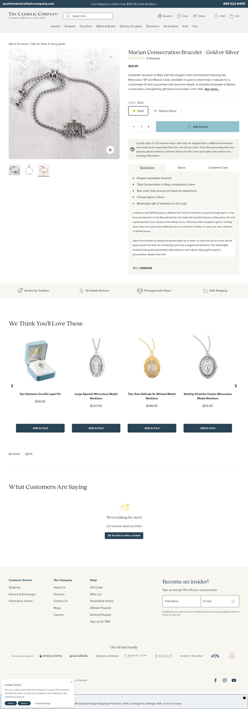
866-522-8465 (234, 3)
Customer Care (218, 167)
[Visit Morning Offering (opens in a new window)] (107, 656)
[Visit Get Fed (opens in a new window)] (215, 656)
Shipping (14, 587)
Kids (185, 26)
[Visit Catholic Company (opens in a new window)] (23, 656)
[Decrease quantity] (134, 126)
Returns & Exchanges (22, 594)
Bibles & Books (106, 26)
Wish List (95, 594)
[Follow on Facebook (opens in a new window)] (215, 680)
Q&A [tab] (28, 454)
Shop (93, 580)
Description (147, 167)
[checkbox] (111, 57)
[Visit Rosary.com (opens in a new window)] (135, 656)
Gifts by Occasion (131, 26)
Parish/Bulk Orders (101, 601)
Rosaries (70, 26)
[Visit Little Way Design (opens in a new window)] (232, 656)
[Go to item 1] (14, 170)
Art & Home (171, 26)
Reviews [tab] (14, 454)
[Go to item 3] (43, 170)
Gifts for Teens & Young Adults (48, 44)
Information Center (21, 601)
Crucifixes (86, 26)
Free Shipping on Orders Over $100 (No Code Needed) (124, 4)
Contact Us (61, 601)
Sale (195, 26)
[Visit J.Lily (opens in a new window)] (163, 656)
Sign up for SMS (100, 621)
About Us (60, 587)
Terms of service (78, 680)
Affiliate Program (100, 608)
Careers (59, 615)
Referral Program (100, 615)
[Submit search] (68, 16)
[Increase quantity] (148, 126)
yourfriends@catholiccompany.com (28, 3)
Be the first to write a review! (124, 535)
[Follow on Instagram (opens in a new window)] (224, 680)
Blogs (57, 608)
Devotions (152, 26)
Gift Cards (96, 587)
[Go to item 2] (29, 170)
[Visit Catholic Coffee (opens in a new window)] (51, 656)
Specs (181, 167)
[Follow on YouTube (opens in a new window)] (233, 680)
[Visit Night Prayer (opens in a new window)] (191, 656)
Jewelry (55, 26)
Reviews (59, 594)
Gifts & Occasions (19, 44)
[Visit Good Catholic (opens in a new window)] (79, 656)
